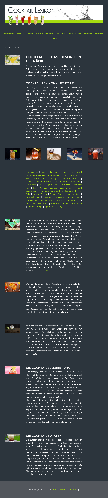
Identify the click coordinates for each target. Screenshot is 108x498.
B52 (40, 184)
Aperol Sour (31, 191)
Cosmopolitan (61, 181)
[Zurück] (8, 152)
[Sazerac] (33, 154)
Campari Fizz (32, 172)
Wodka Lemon (47, 200)
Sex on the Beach (71, 178)
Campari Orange (35, 206)
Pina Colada (46, 172)
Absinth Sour (33, 197)
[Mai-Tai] (12, 154)
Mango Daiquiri (62, 172)
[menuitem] (9, 33)
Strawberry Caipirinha (53, 197)
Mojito (79, 175)
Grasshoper (76, 203)
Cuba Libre (75, 181)
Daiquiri (30, 181)
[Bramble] (95, 154)
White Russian (53, 175)
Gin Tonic (30, 203)
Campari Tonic (73, 200)
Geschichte (43, 270)
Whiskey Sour (32, 200)
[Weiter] (99, 152)
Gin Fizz (66, 184)
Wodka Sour (43, 203)
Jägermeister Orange (54, 206)
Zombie (53, 188)
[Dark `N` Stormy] (54, 154)
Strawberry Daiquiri (36, 175)
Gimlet (66, 203)
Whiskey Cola (57, 191)
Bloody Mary (68, 175)
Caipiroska (44, 191)
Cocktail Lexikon (60, 489)
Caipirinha (31, 184)
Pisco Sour (55, 203)
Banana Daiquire (44, 181)
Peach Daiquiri (40, 188)
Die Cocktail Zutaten (44, 435)
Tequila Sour (56, 194)
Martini (29, 178)
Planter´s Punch (41, 178)
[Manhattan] (74, 154)
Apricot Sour (74, 197)
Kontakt (74, 489)
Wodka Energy (40, 194)
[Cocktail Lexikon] (54, 15)
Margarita (55, 178)
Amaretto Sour (73, 194)
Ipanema (69, 191)
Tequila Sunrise (52, 184)
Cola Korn (60, 200)
